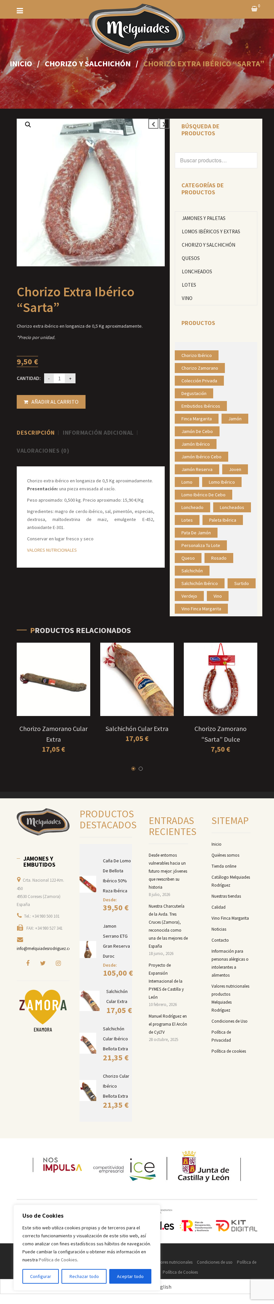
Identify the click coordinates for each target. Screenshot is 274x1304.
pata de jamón (196, 533)
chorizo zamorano (199, 368)
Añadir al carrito (55, 401)
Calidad (219, 907)
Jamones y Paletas (204, 218)
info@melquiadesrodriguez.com (46, 948)
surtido (241, 583)
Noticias (219, 929)
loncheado (192, 507)
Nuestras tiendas (226, 896)
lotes (187, 520)
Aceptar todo (130, 1276)
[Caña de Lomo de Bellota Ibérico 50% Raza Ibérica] (88, 884)
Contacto (220, 940)
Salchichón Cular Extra (137, 728)
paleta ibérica (222, 520)
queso (188, 558)
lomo (186, 482)
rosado (219, 558)
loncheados (232, 507)
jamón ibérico (195, 444)
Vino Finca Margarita (230, 918)
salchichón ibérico (199, 583)
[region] (86, 1248)
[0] (254, 9)
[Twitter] (43, 963)
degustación (194, 393)
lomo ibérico (222, 482)
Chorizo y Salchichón (88, 63)
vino (218, 596)
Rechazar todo (84, 1276)
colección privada (199, 381)
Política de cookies (229, 1051)
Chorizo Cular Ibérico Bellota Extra (116, 1086)
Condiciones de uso (215, 1262)
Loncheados (197, 271)
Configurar (40, 1276)
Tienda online (224, 866)
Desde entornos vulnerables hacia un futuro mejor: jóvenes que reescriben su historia (168, 871)
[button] (28, 125)
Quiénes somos (225, 855)
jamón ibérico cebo (201, 457)
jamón (235, 419)
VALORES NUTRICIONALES (52, 550)
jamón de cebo (197, 431)
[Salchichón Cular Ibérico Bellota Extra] (88, 1043)
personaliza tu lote (200, 545)
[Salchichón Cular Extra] (90, 1001)
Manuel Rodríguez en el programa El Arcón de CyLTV (168, 1024)
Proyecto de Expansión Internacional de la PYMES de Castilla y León (166, 981)
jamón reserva (197, 469)
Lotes (189, 285)
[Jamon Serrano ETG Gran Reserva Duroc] (88, 949)
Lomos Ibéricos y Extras (211, 231)
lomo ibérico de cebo (203, 495)
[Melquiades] (43, 822)
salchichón (192, 571)
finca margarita (196, 419)
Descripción (36, 432)
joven (235, 469)
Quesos (191, 258)
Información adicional (98, 432)
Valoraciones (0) (43, 450)
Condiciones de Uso (230, 1021)
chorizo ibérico (196, 355)
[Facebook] (28, 963)
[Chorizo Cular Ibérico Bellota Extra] (88, 1090)
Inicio (21, 63)
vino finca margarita (201, 609)
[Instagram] (58, 963)
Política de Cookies (58, 1260)
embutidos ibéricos (200, 406)
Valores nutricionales (173, 1262)
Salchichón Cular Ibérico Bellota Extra (115, 1039)
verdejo (189, 596)
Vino (187, 298)
